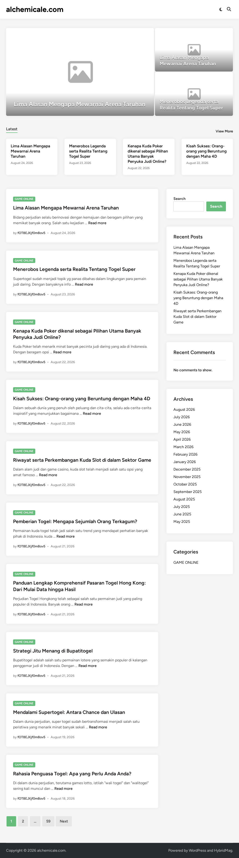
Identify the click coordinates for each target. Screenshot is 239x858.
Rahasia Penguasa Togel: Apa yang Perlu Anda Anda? (72, 773)
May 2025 (181, 521)
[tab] (12, 128)
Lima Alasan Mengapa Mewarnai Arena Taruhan (30, 151)
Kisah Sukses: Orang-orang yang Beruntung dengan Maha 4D (206, 151)
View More (224, 131)
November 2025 (186, 477)
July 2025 (181, 506)
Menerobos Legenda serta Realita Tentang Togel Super (88, 151)
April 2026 (182, 439)
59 (48, 821)
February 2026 (185, 454)
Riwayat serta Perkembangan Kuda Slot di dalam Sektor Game (82, 460)
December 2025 (186, 469)
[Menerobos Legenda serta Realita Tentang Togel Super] (194, 94)
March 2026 (183, 447)
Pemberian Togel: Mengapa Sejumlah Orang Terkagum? (75, 521)
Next (64, 821)
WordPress (197, 850)
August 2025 (184, 499)
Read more (97, 223)
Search (179, 198)
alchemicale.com (34, 9)
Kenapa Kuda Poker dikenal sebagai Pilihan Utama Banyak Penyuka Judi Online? (198, 279)
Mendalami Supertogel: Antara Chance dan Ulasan (69, 712)
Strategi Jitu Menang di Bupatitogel (53, 651)
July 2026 (181, 417)
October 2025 (185, 484)
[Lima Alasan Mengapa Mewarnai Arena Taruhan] (80, 72)
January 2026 (184, 462)
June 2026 (182, 424)
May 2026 (181, 432)
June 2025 (182, 514)
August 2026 (184, 409)
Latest (12, 129)
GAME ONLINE (24, 199)
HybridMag (223, 850)
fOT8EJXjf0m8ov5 (31, 233)
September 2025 (187, 491)
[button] (132, 34)
